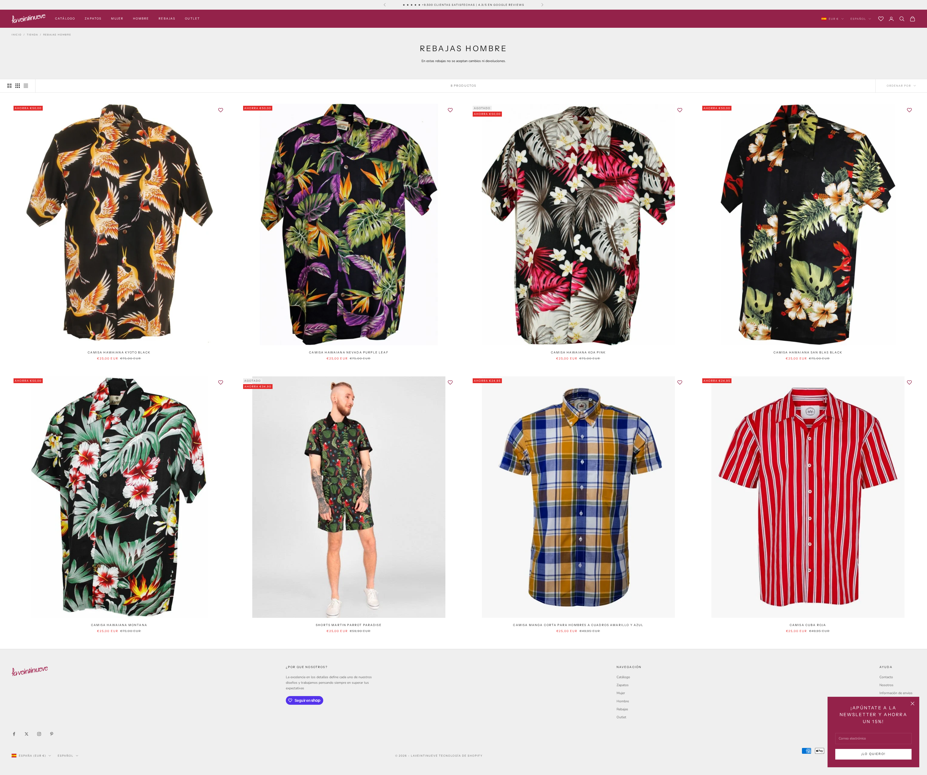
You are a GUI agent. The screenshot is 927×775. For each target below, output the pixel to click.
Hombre (141, 19)
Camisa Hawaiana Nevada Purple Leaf (348, 352)
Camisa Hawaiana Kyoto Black (119, 352)
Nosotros (886, 685)
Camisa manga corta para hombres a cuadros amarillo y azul (578, 625)
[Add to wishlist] (220, 110)
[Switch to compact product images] (26, 85)
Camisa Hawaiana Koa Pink (578, 352)
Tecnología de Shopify (461, 755)
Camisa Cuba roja (808, 625)
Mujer (117, 19)
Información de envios (896, 693)
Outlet (192, 19)
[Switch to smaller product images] (17, 85)
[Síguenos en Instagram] (39, 734)
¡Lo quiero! (873, 754)
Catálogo (65, 19)
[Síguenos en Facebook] (14, 734)
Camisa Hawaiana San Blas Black (808, 352)
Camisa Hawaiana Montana (119, 625)
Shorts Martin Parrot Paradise (349, 625)
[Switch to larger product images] (9, 85)
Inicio (17, 34)
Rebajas (167, 19)
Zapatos (93, 19)
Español (858, 19)
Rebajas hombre (57, 34)
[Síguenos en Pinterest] (51, 734)
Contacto (886, 677)
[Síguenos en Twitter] (26, 734)
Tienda (32, 34)
